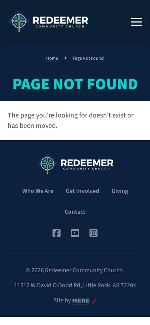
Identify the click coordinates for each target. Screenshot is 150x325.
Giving (120, 191)
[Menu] (136, 22)
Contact (75, 212)
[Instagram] (93, 233)
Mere (78, 301)
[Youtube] (75, 233)
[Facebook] (56, 233)
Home (52, 58)
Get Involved (82, 191)
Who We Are (37, 191)
